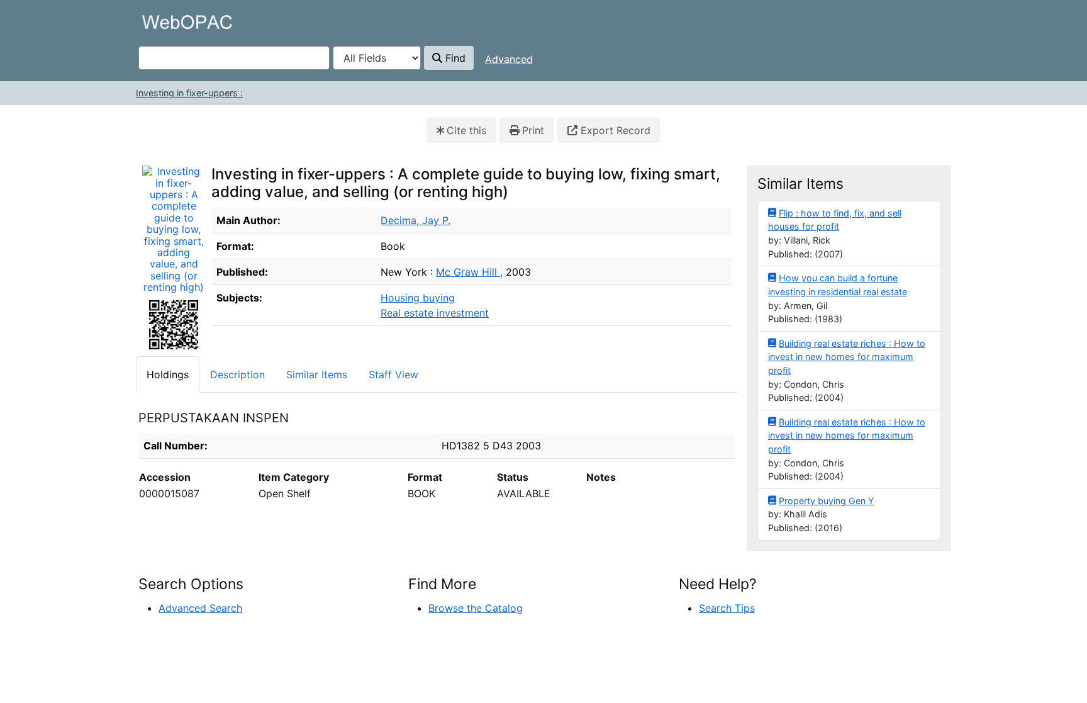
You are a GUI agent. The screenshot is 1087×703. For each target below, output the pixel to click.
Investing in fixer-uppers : (189, 92)
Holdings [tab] (168, 374)
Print (533, 130)
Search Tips (727, 608)
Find (453, 58)
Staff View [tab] (393, 374)
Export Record (613, 130)
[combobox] (234, 58)
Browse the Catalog (475, 608)
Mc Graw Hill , (469, 272)
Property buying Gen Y (826, 500)
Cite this (466, 130)
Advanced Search (200, 608)
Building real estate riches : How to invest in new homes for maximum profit (846, 357)
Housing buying (418, 297)
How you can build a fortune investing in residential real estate (837, 285)
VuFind (161, 21)
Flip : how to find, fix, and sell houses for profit (834, 220)
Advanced (509, 59)
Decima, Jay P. (415, 220)
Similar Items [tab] (316, 374)
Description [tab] (237, 374)
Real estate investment (435, 313)
